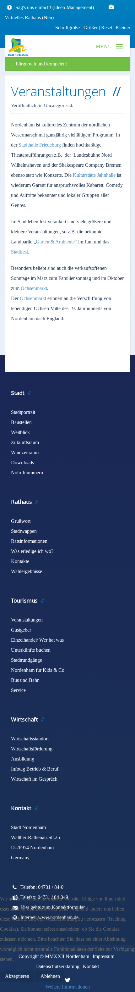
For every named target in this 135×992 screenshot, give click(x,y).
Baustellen (21, 422)
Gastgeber (21, 630)
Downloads (22, 462)
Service (18, 690)
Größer (91, 27)
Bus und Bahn (25, 680)
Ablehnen (50, 976)
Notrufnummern (27, 472)
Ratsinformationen (29, 541)
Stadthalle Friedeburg (40, 145)
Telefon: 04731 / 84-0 (41, 887)
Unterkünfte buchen (31, 650)
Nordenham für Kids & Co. (38, 670)
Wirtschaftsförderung (31, 748)
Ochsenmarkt (34, 288)
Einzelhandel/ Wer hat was (37, 640)
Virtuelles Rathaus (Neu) (29, 17)
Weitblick (20, 432)
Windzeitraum (25, 452)
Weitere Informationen (68, 986)
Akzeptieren (17, 976)
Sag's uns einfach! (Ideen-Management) (54, 7)
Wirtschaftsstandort (30, 738)
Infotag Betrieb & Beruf (34, 769)
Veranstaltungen (27, 619)
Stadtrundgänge (26, 660)
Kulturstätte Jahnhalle (94, 175)
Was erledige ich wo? (32, 551)
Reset (107, 27)
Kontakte (20, 561)
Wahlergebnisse (26, 571)
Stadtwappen (24, 531)
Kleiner (123, 27)
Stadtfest (19, 251)
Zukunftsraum (25, 442)
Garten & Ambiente (55, 241)
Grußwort (20, 521)
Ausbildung (22, 758)
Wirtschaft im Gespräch (34, 779)
